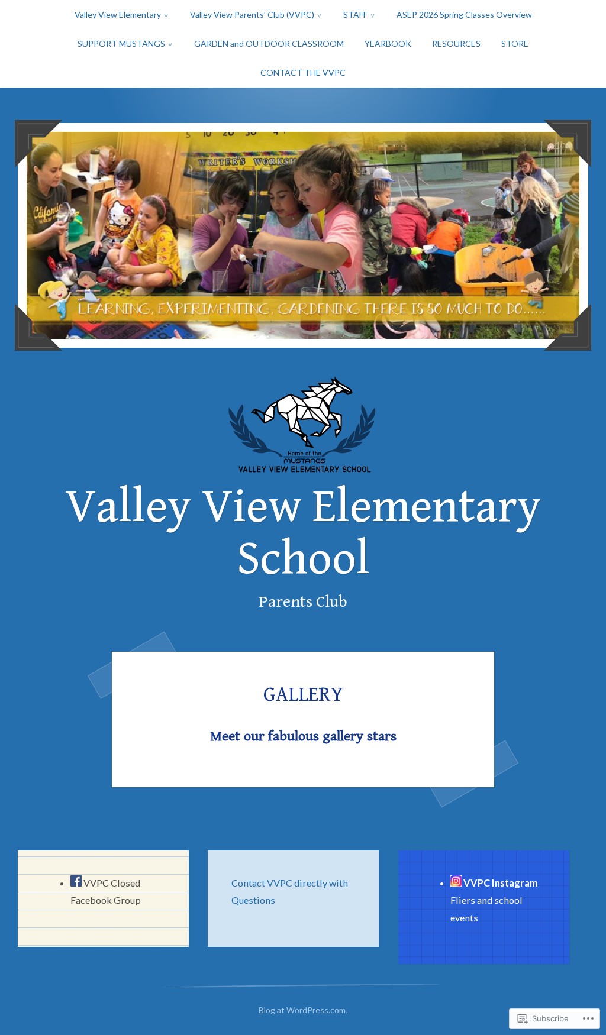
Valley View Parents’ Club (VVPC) (252, 14)
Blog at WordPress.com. (303, 1010)
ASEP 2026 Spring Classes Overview (464, 14)
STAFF (355, 14)
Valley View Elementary (118, 14)
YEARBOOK (388, 43)
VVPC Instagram (500, 882)
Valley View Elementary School (303, 533)
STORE (514, 43)
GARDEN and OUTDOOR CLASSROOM (269, 43)
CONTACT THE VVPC (303, 72)
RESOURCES (456, 43)
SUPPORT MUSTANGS (121, 43)
